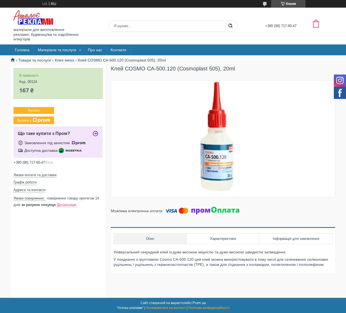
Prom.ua (199, 303)
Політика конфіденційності (208, 308)
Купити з (24, 120)
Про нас (95, 50)
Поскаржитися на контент (166, 308)
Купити (33, 110)
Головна (22, 50)
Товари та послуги (34, 60)
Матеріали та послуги (57, 50)
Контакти (118, 50)
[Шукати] (230, 26)
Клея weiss (64, 60)
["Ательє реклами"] (33, 17)
